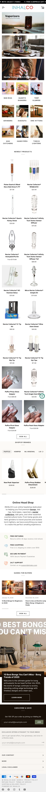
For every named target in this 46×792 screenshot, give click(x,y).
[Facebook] (3, 789)
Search (20, 780)
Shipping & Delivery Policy (14, 784)
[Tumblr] (19, 789)
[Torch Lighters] (36, 132)
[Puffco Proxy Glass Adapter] (12, 377)
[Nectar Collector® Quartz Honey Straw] (12, 204)
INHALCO (7, 780)
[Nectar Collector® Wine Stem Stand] (34, 310)
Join (39, 722)
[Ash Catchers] (8, 132)
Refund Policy (8, 782)
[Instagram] (14, 789)
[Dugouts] (22, 111)
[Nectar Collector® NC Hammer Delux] (12, 276)
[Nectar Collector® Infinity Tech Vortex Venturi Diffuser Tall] (34, 240)
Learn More (17, 697)
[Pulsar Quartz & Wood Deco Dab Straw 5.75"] (12, 170)
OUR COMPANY (8, 755)
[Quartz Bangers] (22, 88)
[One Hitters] (36, 111)
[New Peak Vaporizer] (11, 469)
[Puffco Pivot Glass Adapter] (12, 411)
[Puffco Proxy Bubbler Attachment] (33, 469)
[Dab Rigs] (8, 88)
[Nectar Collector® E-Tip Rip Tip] (12, 344)
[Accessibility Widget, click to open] (42, 396)
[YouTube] (25, 789)
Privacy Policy (31, 780)
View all (23, 436)
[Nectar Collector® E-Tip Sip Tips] (34, 344)
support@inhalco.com (29, 565)
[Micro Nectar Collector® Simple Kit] (34, 276)
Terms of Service (23, 782)
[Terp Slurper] (36, 88)
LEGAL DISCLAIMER (10, 767)
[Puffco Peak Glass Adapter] (34, 411)
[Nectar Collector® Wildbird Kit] (34, 170)
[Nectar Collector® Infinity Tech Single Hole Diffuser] (34, 377)
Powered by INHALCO (11, 786)
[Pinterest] (9, 789)
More (4, 761)
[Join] (42, 742)
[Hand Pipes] (22, 132)
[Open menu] (5, 7)
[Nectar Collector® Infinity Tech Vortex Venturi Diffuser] (34, 204)
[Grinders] (8, 111)
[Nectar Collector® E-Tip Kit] (12, 310)
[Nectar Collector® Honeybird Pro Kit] (12, 240)
